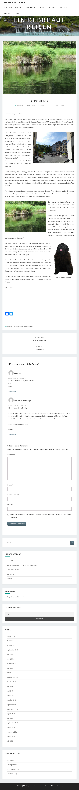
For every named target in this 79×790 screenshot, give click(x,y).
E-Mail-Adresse (13, 495)
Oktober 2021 (11, 700)
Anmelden (10, 760)
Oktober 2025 (11, 645)
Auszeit (9, 579)
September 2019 (12, 723)
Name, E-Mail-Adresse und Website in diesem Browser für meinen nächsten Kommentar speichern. (40, 515)
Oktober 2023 (11, 682)
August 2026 (11, 636)
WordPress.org (12, 774)
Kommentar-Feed (13, 769)
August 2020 (11, 714)
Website (10, 505)
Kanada (10, 326)
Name (10, 485)
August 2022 (11, 695)
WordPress (45, 786)
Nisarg (60, 786)
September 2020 (12, 709)
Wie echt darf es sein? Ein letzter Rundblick (22, 565)
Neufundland (18, 326)
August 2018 (11, 736)
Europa (42, 8)
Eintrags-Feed (12, 765)
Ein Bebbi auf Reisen (14, 2)
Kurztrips (63, 8)
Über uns (52, 8)
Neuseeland (8, 8)
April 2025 (10, 659)
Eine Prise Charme (13, 570)
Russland (18, 8)
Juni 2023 (10, 691)
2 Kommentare (58, 106)
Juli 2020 (10, 718)
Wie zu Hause (11, 574)
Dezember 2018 (12, 732)
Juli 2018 (10, 741)
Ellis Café (10, 560)
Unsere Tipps (8, 13)
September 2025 (12, 650)
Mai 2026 (10, 641)
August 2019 (11, 727)
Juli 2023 (10, 686)
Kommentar (12, 455)
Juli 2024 (10, 668)
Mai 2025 (10, 654)
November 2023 (12, 677)
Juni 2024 (10, 673)
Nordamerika (30, 8)
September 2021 (12, 705)
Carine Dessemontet (40, 106)
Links (17, 13)
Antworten (12, 391)
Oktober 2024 (11, 664)
